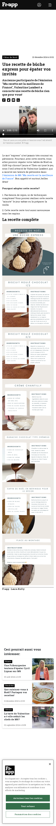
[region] (28, 792)
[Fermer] (50, 764)
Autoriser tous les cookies (27, 798)
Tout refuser (28, 806)
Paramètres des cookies (28, 814)
